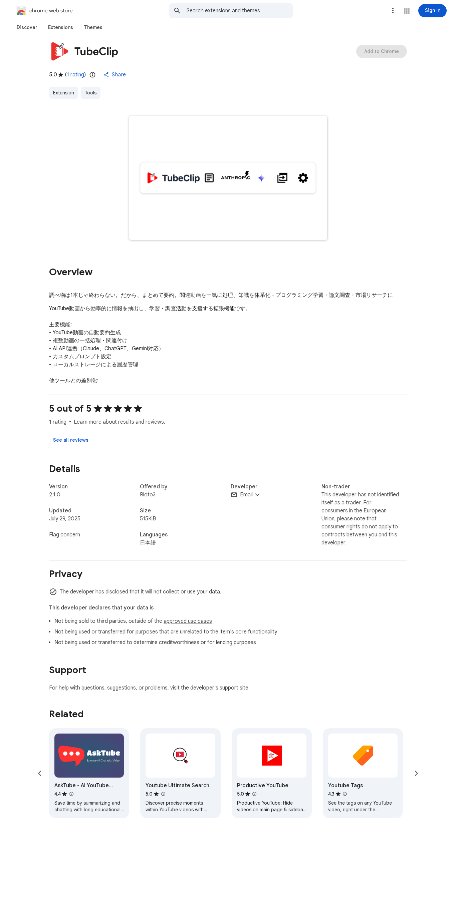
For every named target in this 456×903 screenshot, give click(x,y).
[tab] (27, 27)
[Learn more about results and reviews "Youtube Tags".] (345, 794)
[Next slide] (416, 773)
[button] (407, 11)
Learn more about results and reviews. (119, 422)
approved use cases (188, 621)
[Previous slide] (39, 773)
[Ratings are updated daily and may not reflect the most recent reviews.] (92, 74)
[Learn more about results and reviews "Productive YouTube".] (254, 794)
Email (246, 494)
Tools (90, 93)
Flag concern (64, 534)
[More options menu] (393, 10)
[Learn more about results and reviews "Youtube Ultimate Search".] (163, 794)
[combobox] (240, 11)
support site (234, 688)
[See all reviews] (70, 440)
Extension (63, 93)
